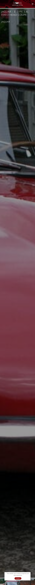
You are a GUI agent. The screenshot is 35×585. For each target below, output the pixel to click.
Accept (18, 578)
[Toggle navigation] (28, 4)
